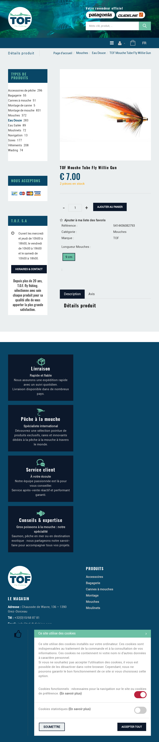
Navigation (15, 135)
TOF (116, 238)
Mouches (82, 53)
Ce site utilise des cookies (57, 633)
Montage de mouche (21, 110)
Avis (91, 294)
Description (72, 294)
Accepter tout (132, 726)
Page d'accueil (62, 53)
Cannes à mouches (99, 589)
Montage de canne (20, 105)
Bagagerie (14, 95)
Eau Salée (14, 125)
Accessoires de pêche (22, 90)
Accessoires (94, 577)
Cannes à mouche (19, 100)
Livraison (40, 368)
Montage (92, 595)
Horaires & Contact (29, 269)
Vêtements (15, 145)
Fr (144, 43)
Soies (11, 140)
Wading (13, 150)
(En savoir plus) (71, 693)
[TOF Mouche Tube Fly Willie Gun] (105, 72)
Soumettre (51, 727)
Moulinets (14, 130)
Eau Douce (99, 53)
